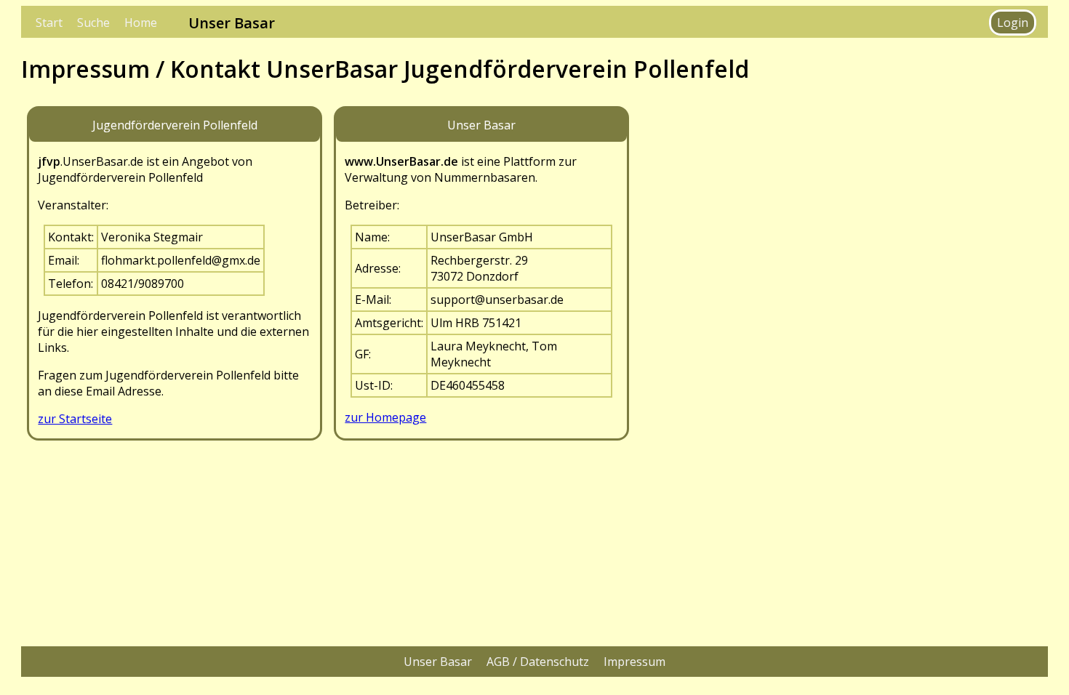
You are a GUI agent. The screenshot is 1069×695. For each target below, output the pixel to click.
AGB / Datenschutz (538, 662)
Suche (93, 23)
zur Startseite (75, 419)
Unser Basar (438, 662)
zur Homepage (385, 417)
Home (140, 23)
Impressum (634, 662)
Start (49, 23)
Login (1012, 23)
